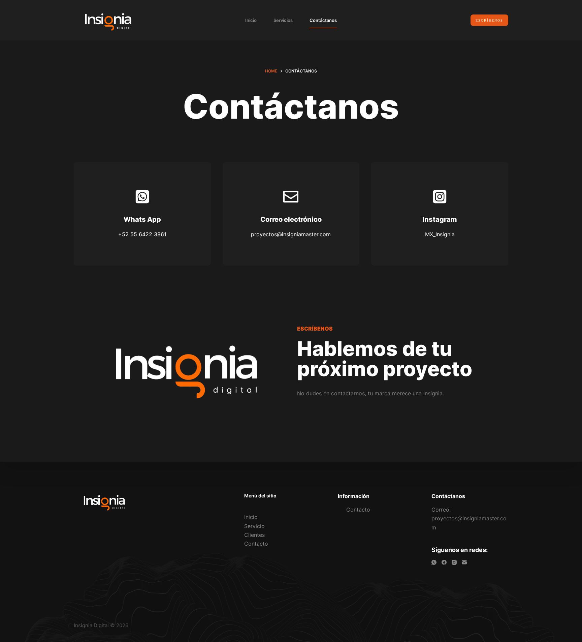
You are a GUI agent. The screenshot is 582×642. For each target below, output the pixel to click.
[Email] (464, 562)
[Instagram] (454, 562)
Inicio (251, 20)
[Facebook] (444, 562)
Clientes (254, 534)
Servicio (254, 526)
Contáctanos (323, 20)
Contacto (256, 543)
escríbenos (489, 20)
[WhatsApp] (434, 562)
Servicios (283, 20)
